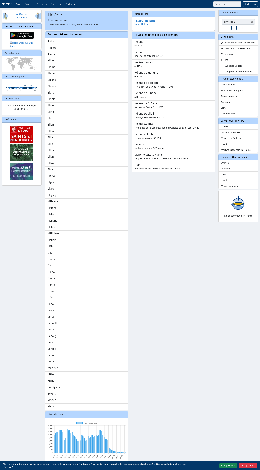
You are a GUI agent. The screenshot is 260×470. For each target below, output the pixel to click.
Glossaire (226, 102)
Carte (53, 4)
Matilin (224, 180)
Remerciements (229, 96)
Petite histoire (228, 84)
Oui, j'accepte (228, 465)
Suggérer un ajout (233, 65)
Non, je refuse (248, 465)
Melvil (224, 174)
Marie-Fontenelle (229, 185)
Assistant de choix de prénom (239, 42)
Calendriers (42, 4)
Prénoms (29, 4)
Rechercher (250, 4)
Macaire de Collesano (232, 138)
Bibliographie (228, 113)
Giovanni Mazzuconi (231, 132)
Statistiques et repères (232, 90)
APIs (226, 60)
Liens (223, 107)
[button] (234, 28)
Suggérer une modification (237, 71)
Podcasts (70, 4)
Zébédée (225, 168)
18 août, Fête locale (144, 20)
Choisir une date (229, 12)
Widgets (228, 54)
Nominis (7, 4)
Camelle (225, 126)
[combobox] (227, 4)
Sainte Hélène (141, 24)
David (224, 144)
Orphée (225, 162)
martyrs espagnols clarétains (236, 149)
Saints (19, 4)
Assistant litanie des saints (237, 48)
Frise (60, 4)
